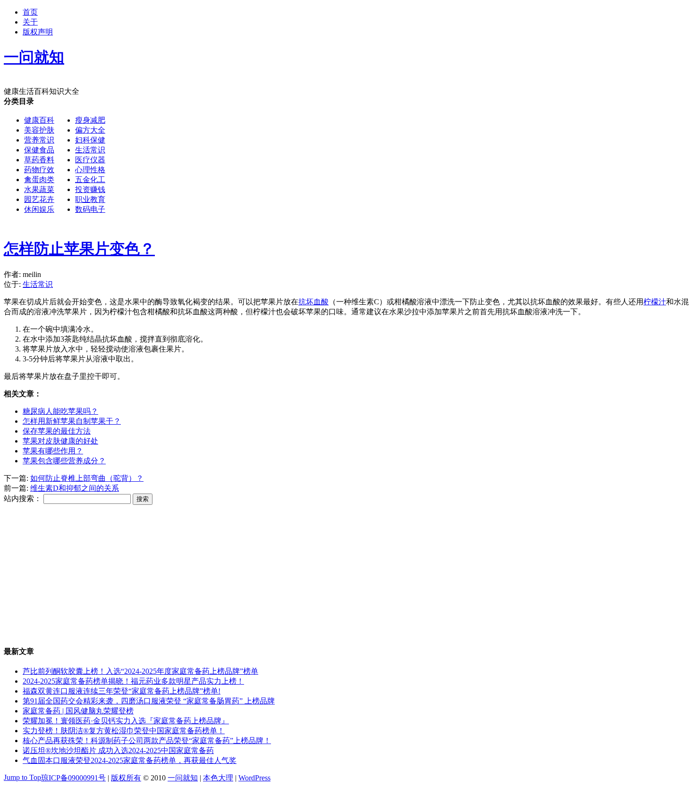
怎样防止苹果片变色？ (79, 248)
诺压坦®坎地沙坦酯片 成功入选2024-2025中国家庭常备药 (118, 750)
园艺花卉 (39, 199)
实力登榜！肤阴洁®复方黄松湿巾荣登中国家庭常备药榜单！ (124, 731)
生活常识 (90, 150)
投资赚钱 (90, 189)
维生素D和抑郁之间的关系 (74, 488)
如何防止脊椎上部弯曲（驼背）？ (87, 478)
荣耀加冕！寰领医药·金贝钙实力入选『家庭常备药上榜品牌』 (126, 721)
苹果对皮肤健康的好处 (60, 441)
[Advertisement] (390, 163)
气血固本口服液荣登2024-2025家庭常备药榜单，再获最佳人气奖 (130, 760)
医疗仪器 (90, 160)
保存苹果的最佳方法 (57, 431)
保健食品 (39, 150)
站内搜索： (23, 498)
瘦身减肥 (90, 120)
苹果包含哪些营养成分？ (64, 461)
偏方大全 (90, 130)
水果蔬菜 (39, 189)
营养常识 (39, 140)
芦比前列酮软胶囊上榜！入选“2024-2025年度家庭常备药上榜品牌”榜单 (140, 671)
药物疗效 (39, 170)
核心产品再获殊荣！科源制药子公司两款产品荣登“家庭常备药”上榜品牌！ (147, 741)
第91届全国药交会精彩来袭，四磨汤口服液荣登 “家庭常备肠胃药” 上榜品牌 (149, 701)
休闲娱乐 (39, 209)
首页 (30, 12)
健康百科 (39, 120)
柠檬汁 (654, 302)
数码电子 (90, 209)
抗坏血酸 (313, 302)
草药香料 (39, 160)
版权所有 (126, 778)
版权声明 (38, 32)
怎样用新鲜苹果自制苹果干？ (72, 421)
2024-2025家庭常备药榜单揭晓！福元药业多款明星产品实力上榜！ (133, 681)
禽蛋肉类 (39, 180)
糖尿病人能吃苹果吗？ (60, 411)
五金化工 (90, 180)
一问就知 (183, 778)
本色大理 (218, 778)
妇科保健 (90, 140)
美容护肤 (39, 130)
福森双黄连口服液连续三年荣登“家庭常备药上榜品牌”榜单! (121, 691)
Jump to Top (22, 777)
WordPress (254, 778)
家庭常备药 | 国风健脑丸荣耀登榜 (78, 711)
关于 (30, 22)
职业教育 (90, 199)
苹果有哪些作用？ (53, 451)
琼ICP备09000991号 (73, 778)
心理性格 (90, 170)
